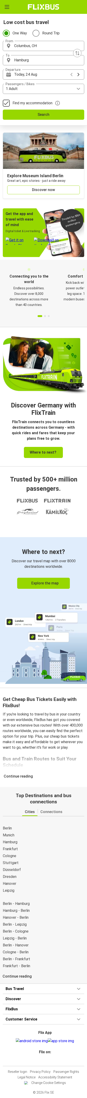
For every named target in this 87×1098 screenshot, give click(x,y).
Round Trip (51, 33)
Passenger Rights (66, 1072)
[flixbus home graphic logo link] (43, 7)
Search (43, 114)
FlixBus (12, 1009)
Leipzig (8, 890)
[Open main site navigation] (7, 7)
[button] (43, 46)
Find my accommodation (32, 103)
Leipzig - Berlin (15, 938)
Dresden (9, 876)
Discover (13, 999)
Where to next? (43, 452)
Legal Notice (26, 1077)
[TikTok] (48, 1060)
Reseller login (17, 1072)
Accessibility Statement (55, 1077)
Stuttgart (11, 863)
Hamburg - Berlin (16, 910)
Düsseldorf (12, 870)
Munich (8, 835)
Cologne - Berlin (16, 952)
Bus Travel (15, 989)
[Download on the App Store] (61, 1041)
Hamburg (10, 842)
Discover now (43, 190)
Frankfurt (10, 849)
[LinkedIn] (45, 1060)
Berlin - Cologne (16, 931)
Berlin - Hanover (16, 945)
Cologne (9, 856)
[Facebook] (41, 1060)
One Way (20, 33)
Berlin (7, 828)
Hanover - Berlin (16, 917)
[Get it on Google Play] (32, 1041)
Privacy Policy (40, 1072)
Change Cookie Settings (48, 1083)
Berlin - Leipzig (15, 924)
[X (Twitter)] (47, 1060)
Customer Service (21, 1019)
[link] (43, 609)
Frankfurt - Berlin (16, 966)
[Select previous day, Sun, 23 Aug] (71, 74)
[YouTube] (44, 1060)
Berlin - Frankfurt (16, 959)
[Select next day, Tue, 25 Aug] (78, 74)
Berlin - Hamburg (16, 903)
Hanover (9, 883)
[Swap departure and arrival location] (77, 53)
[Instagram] (43, 1060)
